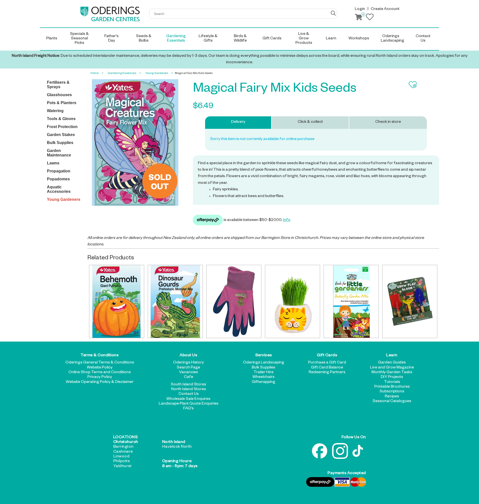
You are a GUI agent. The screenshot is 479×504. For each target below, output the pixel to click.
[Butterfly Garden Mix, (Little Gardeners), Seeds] (351, 301)
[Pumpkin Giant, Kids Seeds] (116, 301)
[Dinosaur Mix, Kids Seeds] (175, 301)
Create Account (385, 9)
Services (263, 356)
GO (333, 13)
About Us (188, 356)
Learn (391, 356)
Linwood (121, 457)
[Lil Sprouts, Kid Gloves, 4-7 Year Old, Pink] (234, 301)
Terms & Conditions (100, 356)
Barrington (123, 447)
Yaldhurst (122, 466)
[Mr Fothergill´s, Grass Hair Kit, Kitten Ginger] (292, 301)
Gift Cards (327, 356)
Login (360, 9)
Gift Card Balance (327, 368)
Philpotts (121, 461)
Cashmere (123, 452)
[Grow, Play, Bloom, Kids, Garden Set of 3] (409, 301)
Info (286, 220)
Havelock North (177, 447)
